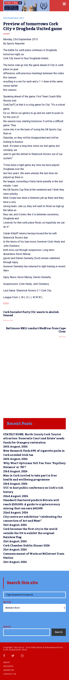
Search (7, 626)
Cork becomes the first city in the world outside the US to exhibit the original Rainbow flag (30, 533)
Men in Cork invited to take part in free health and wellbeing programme (30, 477)
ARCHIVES (8, 666)
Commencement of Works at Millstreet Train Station (33, 556)
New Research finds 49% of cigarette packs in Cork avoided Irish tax (34, 453)
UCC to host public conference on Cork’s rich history (33, 490)
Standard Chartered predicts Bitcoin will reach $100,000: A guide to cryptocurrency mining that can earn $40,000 (31, 504)
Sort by (7, 602)
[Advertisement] (34, 377)
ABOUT (6, 662)
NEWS (6, 303)
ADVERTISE (8, 670)
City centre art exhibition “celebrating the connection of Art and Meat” (32, 519)
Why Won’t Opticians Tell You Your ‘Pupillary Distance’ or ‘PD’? (34, 465)
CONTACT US (9, 674)
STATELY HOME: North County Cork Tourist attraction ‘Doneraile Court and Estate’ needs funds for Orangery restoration (33, 438)
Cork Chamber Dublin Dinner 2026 (26, 545)
